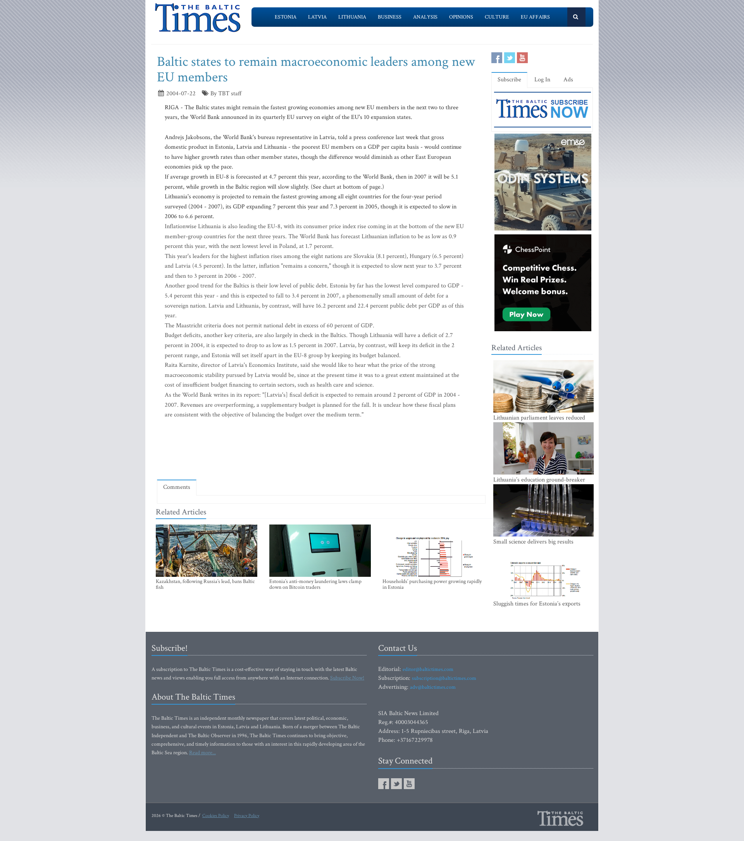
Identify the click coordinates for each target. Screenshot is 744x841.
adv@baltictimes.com (433, 687)
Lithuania (352, 17)
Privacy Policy (246, 816)
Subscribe (509, 80)
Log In (542, 80)
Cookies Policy (215, 816)
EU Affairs (535, 17)
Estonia (285, 17)
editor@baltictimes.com (428, 669)
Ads (568, 80)
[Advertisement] (321, 450)
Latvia (317, 17)
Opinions (461, 17)
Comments (176, 487)
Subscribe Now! (347, 677)
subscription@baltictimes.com (444, 678)
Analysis (425, 17)
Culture (497, 17)
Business (389, 17)
